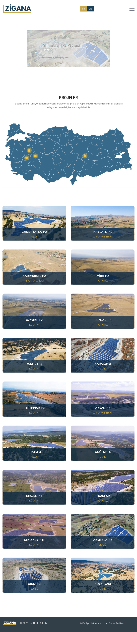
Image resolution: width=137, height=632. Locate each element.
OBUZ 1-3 (34, 584)
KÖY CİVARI (103, 584)
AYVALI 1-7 (102, 408)
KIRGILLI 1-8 (34, 495)
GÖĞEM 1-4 (103, 452)
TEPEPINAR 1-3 (34, 408)
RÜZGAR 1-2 (103, 320)
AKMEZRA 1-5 (102, 540)
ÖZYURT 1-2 (34, 320)
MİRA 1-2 (103, 276)
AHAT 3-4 (34, 452)
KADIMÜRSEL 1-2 (34, 276)
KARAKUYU (103, 363)
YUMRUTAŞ (34, 363)
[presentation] (7, 49)
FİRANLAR (103, 496)
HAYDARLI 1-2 (102, 231)
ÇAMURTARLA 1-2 (34, 231)
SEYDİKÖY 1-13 (34, 540)
